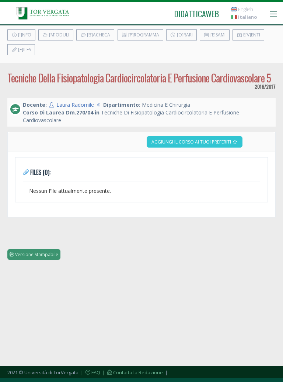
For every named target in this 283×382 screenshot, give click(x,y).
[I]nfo (24, 35)
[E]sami (217, 35)
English (245, 9)
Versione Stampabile (36, 254)
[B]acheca (98, 35)
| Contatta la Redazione (132, 372)
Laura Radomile (75, 104)
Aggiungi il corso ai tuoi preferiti (191, 142)
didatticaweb (196, 14)
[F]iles (24, 49)
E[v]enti (251, 35)
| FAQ (90, 372)
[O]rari (184, 35)
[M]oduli (58, 35)
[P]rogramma (143, 35)
